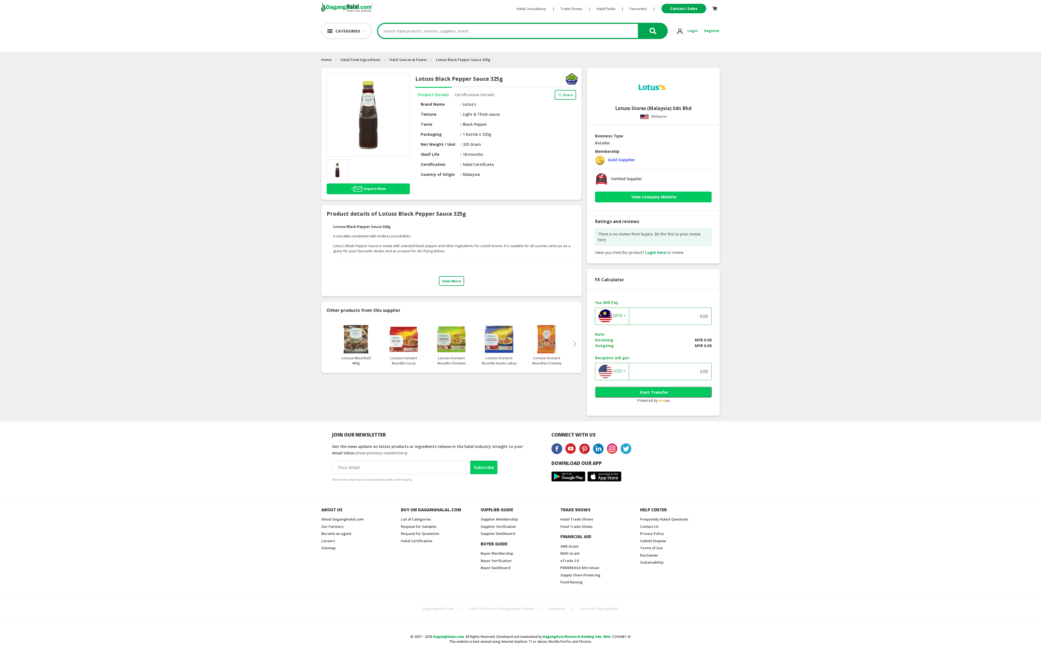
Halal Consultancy (531, 8)
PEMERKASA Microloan (579, 567)
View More (451, 281)
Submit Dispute (653, 540)
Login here (655, 252)
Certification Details (474, 94)
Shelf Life (430, 154)
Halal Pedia (606, 8)
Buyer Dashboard (495, 567)
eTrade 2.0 (569, 560)
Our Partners (332, 526)
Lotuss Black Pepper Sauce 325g (463, 59)
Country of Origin (438, 174)
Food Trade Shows (576, 526)
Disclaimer (649, 555)
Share (568, 94)
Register (712, 30)
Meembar (557, 608)
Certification (433, 164)
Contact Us (649, 526)
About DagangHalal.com (342, 519)
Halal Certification (416, 540)
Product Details (433, 94)
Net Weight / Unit (438, 144)
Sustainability (652, 562)
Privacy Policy (652, 533)
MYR (617, 316)
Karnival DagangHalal (599, 608)
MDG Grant (570, 553)
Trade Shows (571, 8)
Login (692, 30)
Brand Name (433, 104)
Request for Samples (418, 526)
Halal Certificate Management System (501, 608)
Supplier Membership (499, 519)
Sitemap (328, 547)
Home (326, 59)
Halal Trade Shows (576, 519)
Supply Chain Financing (580, 575)
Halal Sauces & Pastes (408, 59)
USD (617, 371)
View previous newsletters (381, 452)
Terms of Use (651, 547)
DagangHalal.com (438, 608)
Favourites (638, 8)
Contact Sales (684, 8)
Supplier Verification (498, 526)
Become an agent (336, 533)
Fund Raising (571, 582)
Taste (426, 124)
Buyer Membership (497, 553)
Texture (428, 114)
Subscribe (484, 467)
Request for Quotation (420, 533)
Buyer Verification (496, 560)
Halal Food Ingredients (360, 59)
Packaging (431, 134)
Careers (328, 540)
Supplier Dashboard (498, 533)
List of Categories (416, 519)
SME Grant (569, 546)
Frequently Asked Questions (664, 519)
